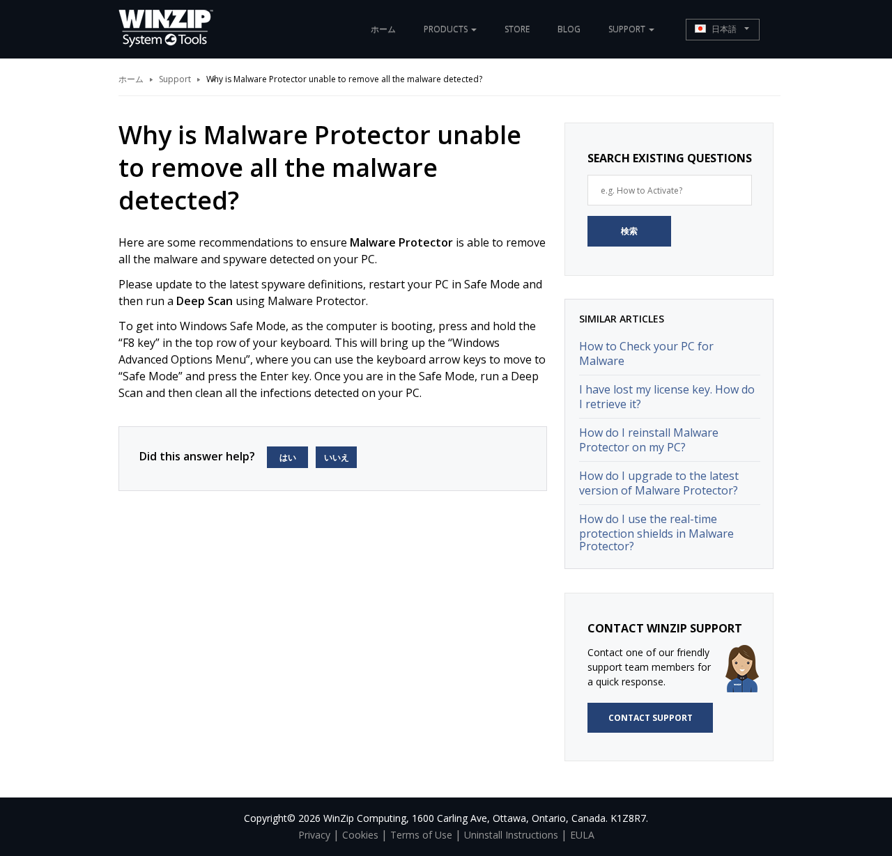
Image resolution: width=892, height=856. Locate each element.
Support (175, 79)
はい (287, 457)
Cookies (360, 834)
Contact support (650, 718)
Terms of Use (421, 834)
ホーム (383, 29)
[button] (723, 29)
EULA (582, 834)
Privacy (314, 834)
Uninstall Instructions (511, 834)
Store (517, 29)
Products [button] (447, 29)
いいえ (336, 457)
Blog (569, 29)
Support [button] (627, 29)
